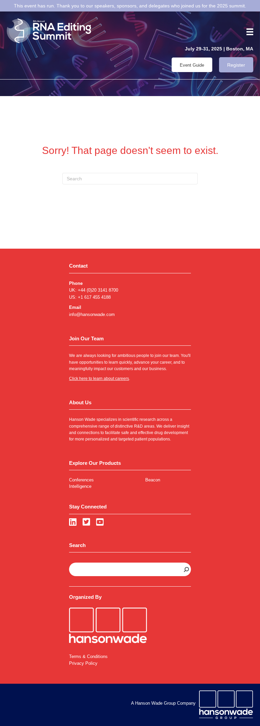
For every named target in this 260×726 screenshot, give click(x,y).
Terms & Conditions (88, 656)
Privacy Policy (83, 663)
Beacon (152, 479)
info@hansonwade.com (92, 314)
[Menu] (247, 32)
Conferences (81, 479)
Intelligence (80, 486)
